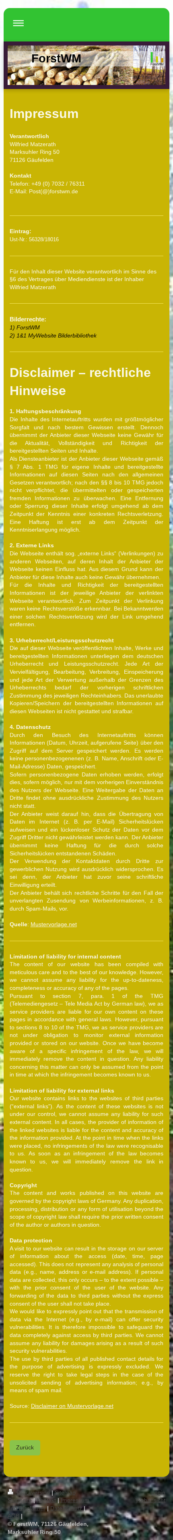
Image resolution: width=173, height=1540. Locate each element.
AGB (13, 1516)
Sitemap (65, 1492)
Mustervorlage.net (54, 924)
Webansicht (150, 1500)
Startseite (20, 1500)
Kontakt (46, 1500)
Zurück (25, 1447)
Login (158, 1492)
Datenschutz (66, 1508)
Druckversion (33, 1492)
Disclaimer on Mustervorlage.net (72, 1406)
